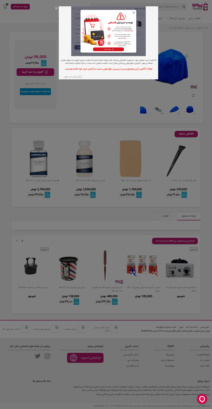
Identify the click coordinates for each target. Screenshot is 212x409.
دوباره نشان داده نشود (72, 76)
